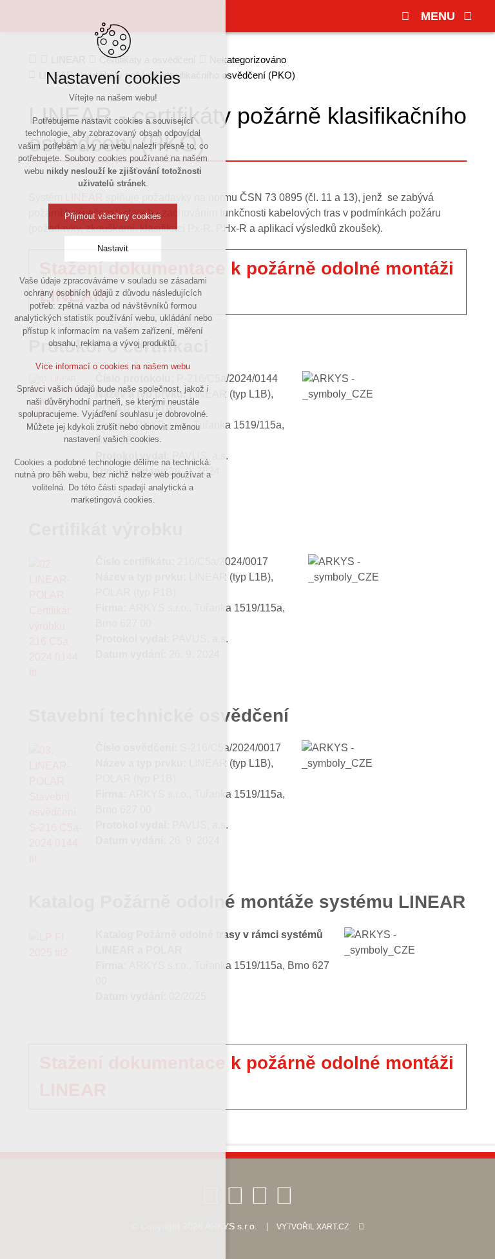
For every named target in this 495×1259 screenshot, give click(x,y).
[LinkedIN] (260, 1194)
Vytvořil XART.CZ (313, 1226)
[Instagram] (284, 1194)
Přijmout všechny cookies (112, 216)
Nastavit (112, 248)
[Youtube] (235, 1194)
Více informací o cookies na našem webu (112, 366)
